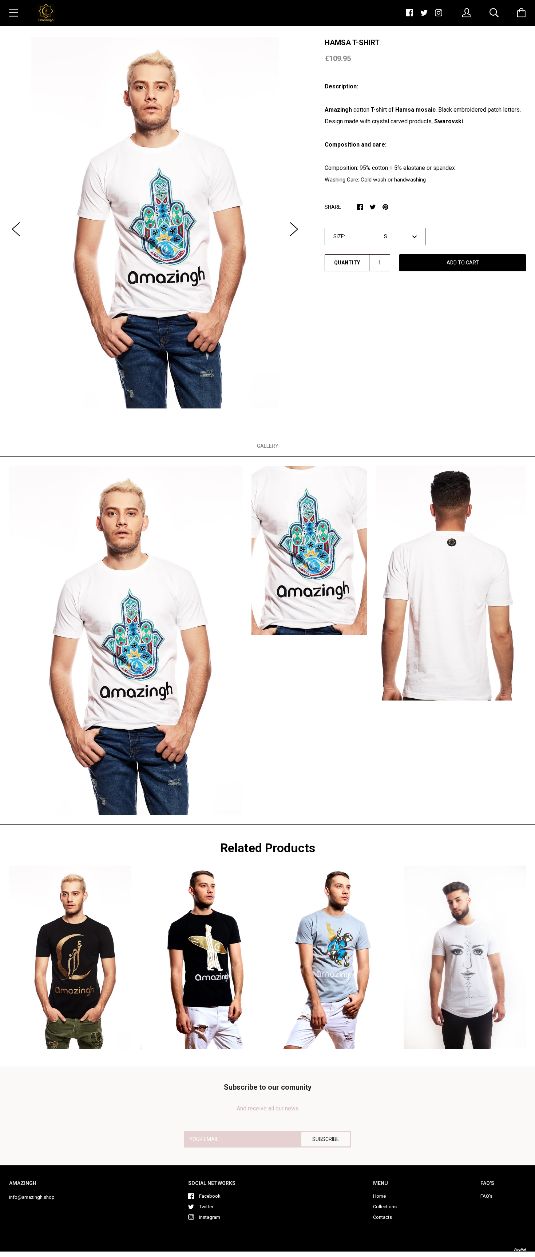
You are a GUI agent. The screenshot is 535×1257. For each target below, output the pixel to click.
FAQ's (486, 1196)
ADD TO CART (463, 263)
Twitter (206, 1206)
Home (379, 1196)
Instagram (209, 1217)
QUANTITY (347, 263)
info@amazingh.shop (32, 1197)
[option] (155, 222)
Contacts (382, 1217)
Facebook (210, 1196)
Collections (385, 1206)
